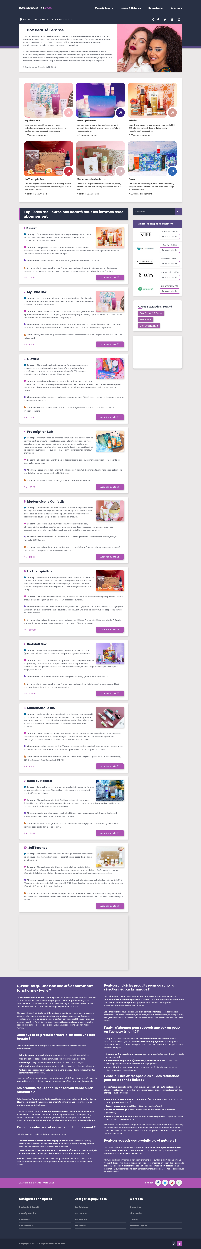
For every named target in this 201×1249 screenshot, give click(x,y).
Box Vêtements (149, 325)
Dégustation (155, 8)
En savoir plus (168, 236)
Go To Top (179, 1243)
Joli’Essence (37, 848)
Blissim (31, 228)
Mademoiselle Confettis (45, 501)
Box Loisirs (24, 1219)
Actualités (135, 1207)
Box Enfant (80, 1225)
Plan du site (136, 1213)
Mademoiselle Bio (41, 708)
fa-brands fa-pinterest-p (174, 1243)
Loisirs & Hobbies (131, 8)
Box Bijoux (145, 319)
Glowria (33, 359)
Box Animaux (26, 1225)
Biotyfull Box (37, 644)
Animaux (176, 8)
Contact (134, 1219)
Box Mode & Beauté (29, 1207)
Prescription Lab (40, 432)
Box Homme (81, 1219)
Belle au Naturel (39, 781)
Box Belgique (81, 1207)
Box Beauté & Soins (151, 313)
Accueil (26, 19)
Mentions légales (138, 1225)
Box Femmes (81, 1213)
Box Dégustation (27, 1213)
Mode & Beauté (104, 8)
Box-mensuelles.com (54, 1243)
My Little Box (37, 292)
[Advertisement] (73, 942)
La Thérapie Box (39, 571)
